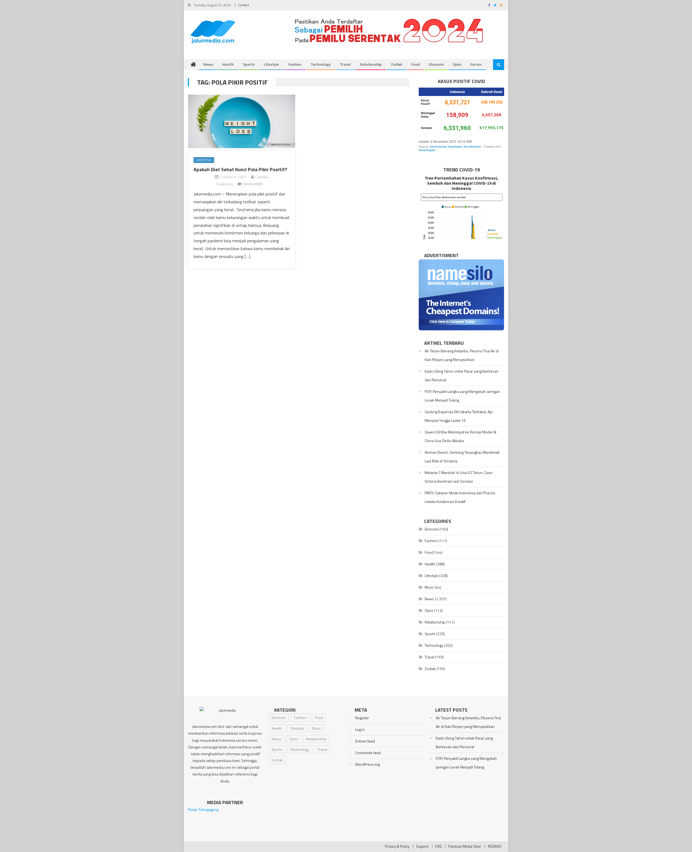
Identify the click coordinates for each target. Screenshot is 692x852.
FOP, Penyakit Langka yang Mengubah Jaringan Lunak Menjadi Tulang (462, 396)
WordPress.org (367, 764)
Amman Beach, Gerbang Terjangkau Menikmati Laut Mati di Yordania (462, 456)
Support (422, 846)
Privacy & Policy (397, 846)
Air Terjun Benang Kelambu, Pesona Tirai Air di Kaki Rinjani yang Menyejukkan (462, 355)
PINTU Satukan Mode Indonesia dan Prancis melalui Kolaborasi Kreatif (460, 497)
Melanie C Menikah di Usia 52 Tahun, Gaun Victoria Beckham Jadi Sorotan (459, 477)
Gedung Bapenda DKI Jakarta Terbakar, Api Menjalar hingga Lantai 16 (459, 416)
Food (415, 64)
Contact (243, 5)
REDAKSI (494, 846)
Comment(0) (252, 184)
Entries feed (365, 741)
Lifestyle (271, 64)
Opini (457, 64)
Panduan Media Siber (464, 846)
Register (362, 718)
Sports (249, 64)
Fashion (294, 64)
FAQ (438, 846)
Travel (345, 64)
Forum (475, 64)
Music (429, 587)
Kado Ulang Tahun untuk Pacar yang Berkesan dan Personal (461, 375)
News (208, 64)
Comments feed (368, 752)
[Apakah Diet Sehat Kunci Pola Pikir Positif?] (241, 121)
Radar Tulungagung (203, 809)
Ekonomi (436, 64)
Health (228, 64)
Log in (360, 729)
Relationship (371, 64)
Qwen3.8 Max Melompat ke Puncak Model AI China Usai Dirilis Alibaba (460, 436)
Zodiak (396, 64)
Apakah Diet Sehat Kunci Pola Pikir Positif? (240, 169)
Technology (321, 64)
